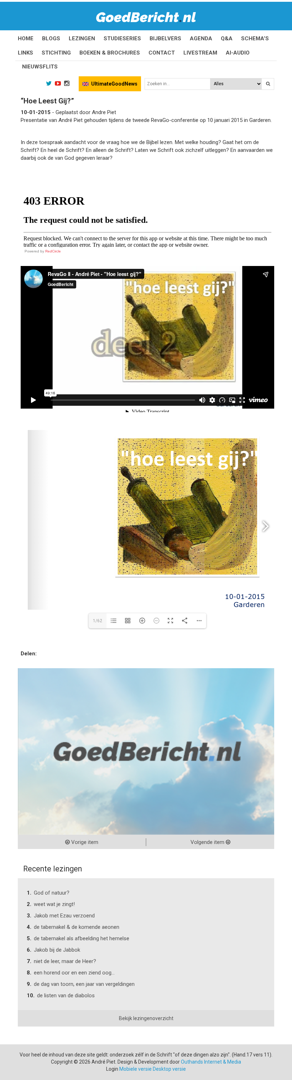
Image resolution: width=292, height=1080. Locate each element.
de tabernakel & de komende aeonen (76, 927)
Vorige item (84, 842)
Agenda (201, 38)
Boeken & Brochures (109, 53)
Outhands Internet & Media (211, 1062)
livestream (200, 53)
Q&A (227, 38)
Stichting (56, 53)
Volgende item (208, 842)
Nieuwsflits (40, 66)
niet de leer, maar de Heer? (65, 961)
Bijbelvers (165, 38)
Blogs (51, 38)
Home (25, 38)
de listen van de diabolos (66, 995)
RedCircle (53, 251)
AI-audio (238, 53)
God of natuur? (51, 893)
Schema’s (255, 38)
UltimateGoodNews (114, 84)
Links (25, 53)
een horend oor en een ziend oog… (74, 972)
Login (112, 1069)
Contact (161, 53)
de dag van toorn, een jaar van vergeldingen (84, 984)
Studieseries (122, 38)
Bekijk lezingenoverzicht (146, 1018)
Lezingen (82, 38)
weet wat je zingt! (54, 904)
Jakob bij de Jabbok (57, 950)
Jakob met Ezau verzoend (64, 915)
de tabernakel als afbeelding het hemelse (81, 938)
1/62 (97, 620)
